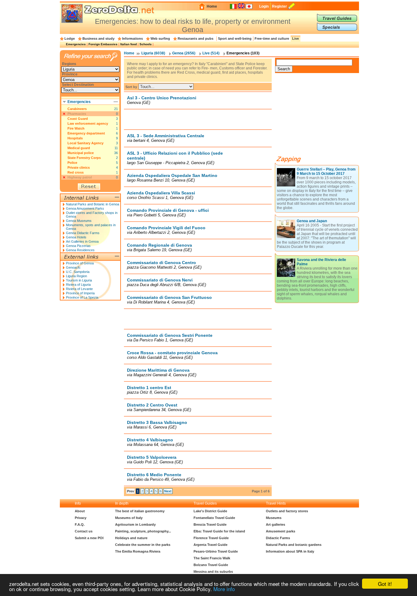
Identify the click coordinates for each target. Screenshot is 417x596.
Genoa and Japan (312, 221)
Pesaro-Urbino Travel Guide (216, 551)
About (80, 511)
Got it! (385, 583)
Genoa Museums (79, 221)
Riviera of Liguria (78, 284)
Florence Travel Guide (211, 538)
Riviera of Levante (79, 289)
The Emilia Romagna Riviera (137, 551)
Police (72, 162)
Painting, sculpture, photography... (143, 531)
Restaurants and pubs (195, 38)
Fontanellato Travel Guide (214, 518)
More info (224, 589)
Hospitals (75, 138)
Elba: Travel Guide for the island (219, 531)
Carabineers (77, 109)
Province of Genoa (80, 263)
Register (279, 6)
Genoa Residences (80, 250)
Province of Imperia (80, 293)
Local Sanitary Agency (85, 143)
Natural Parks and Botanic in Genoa (92, 204)
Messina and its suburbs (213, 571)
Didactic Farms (278, 538)
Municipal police (80, 153)
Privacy (80, 518)
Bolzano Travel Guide (211, 565)
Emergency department (86, 133)
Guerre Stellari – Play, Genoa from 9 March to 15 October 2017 (326, 171)
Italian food (128, 44)
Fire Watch (76, 128)
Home (212, 6)
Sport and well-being (235, 38)
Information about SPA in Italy (290, 551)
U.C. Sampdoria (77, 272)
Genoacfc (73, 267)
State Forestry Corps (84, 158)
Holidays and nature (131, 538)
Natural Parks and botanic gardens (293, 544)
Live (295, 38)
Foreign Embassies (103, 44)
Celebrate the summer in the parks (142, 544)
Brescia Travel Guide (210, 524)
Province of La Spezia (82, 297)
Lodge (69, 38)
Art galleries (275, 524)
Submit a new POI (89, 538)
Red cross (75, 172)
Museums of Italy (129, 518)
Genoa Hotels (76, 237)
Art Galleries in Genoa (82, 241)
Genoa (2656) (183, 53)
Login (264, 6)
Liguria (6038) (153, 53)
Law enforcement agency (87, 123)
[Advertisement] (197, 119)
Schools (146, 44)
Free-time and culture (272, 38)
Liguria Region (76, 276)
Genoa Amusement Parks (85, 208)
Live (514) (210, 53)
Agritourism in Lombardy (135, 524)
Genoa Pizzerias (78, 246)
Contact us (83, 531)
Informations (132, 38)
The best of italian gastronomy (140, 511)
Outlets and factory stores (287, 511)
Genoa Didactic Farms (83, 233)
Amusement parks (280, 531)
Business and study (98, 38)
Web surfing (160, 38)
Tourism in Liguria (79, 280)
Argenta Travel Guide (210, 544)
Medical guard (78, 148)
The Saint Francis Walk (212, 558)
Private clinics (78, 167)
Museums (273, 518)
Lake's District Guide (210, 511)
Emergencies (76, 44)
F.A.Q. (80, 524)
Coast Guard (77, 118)
